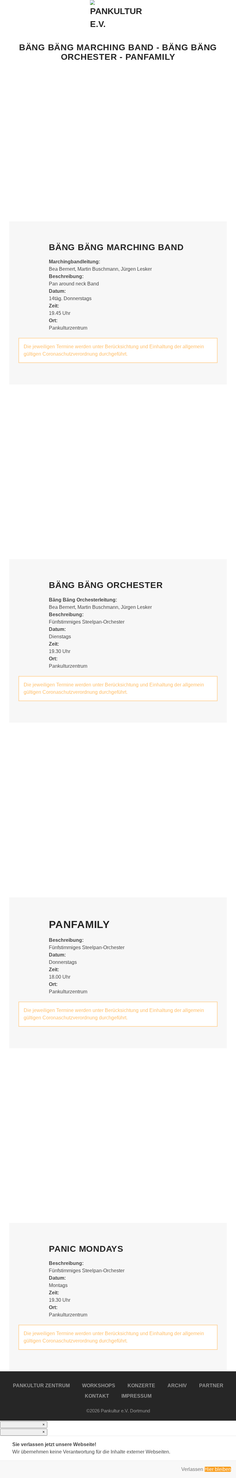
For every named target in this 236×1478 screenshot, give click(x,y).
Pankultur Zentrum (41, 1385)
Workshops (98, 1385)
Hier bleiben (217, 1469)
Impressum (136, 1396)
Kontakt (97, 1396)
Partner (211, 1385)
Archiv (177, 1385)
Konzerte (141, 1385)
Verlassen (192, 1469)
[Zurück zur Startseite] (118, 15)
